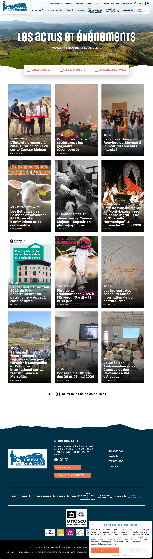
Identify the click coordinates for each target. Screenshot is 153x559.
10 (100, 394)
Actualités (128, 10)
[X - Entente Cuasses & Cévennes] (61, 460)
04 (72, 394)
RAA (98, 3)
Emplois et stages (111, 3)
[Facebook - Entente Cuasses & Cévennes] (56, 460)
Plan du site (69, 552)
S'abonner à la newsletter (70, 475)
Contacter (127, 3)
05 (77, 394)
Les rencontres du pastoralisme (95, 10)
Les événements (75, 69)
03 (68, 394)
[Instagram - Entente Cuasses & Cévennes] (66, 460)
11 (104, 394)
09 (95, 394)
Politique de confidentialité (120, 555)
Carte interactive (142, 10)
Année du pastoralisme (112, 10)
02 (63, 394)
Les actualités (41, 69)
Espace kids (78, 3)
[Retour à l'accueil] (15, 7)
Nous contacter (65, 467)
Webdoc (90, 3)
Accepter (105, 550)
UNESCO (10, 552)
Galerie (66, 3)
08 (91, 394)
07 (86, 394)
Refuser (135, 550)
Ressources (55, 3)
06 (82, 394)
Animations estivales (112, 69)
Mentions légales (24, 552)
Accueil (56, 48)
